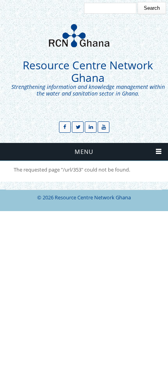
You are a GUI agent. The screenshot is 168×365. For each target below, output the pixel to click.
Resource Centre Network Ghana (88, 71)
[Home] (82, 35)
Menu (84, 151)
